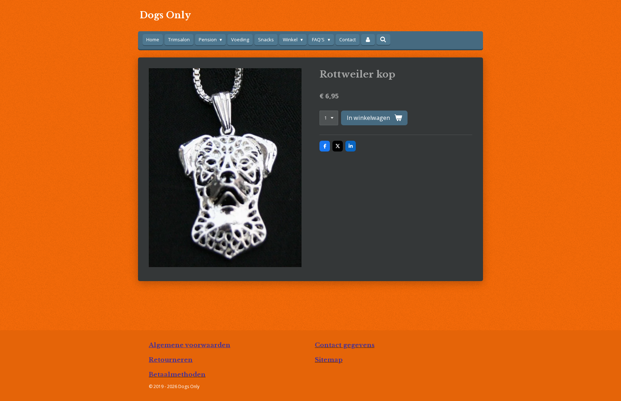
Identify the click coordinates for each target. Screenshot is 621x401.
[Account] (368, 39)
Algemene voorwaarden (189, 345)
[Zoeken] (383, 39)
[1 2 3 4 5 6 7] (328, 118)
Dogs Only (165, 15)
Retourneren (171, 360)
